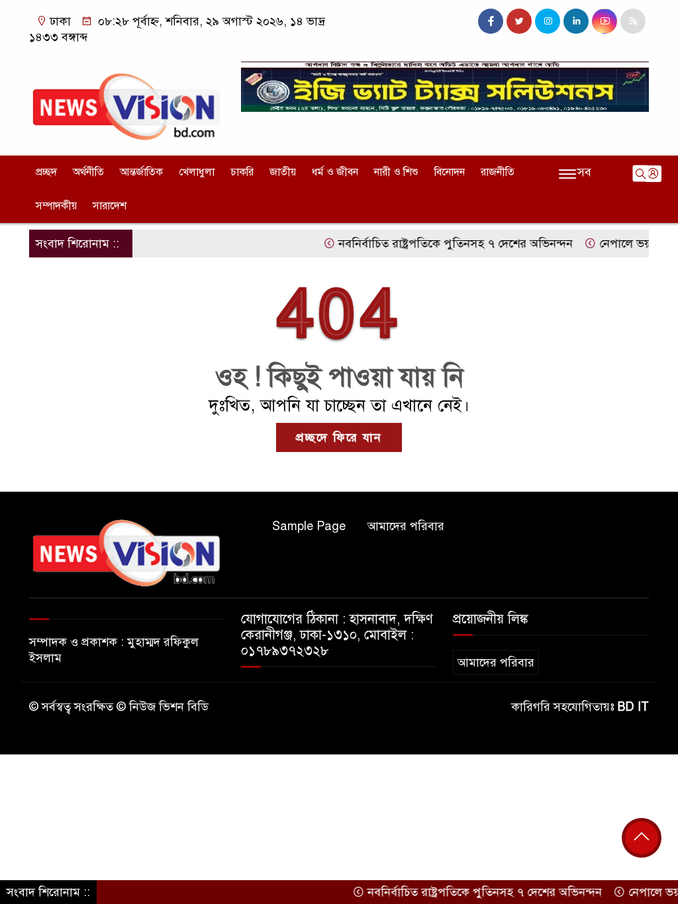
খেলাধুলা (197, 172)
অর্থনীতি (88, 172)
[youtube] (604, 21)
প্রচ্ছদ (46, 172)
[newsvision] (127, 101)
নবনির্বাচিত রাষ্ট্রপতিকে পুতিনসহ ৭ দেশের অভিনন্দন (439, 243)
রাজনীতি (497, 172)
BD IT (633, 707)
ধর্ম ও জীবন (335, 172)
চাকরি (242, 172)
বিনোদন (449, 172)
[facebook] (490, 21)
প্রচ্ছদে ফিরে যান (339, 437)
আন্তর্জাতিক (141, 172)
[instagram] (547, 21)
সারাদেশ (109, 205)
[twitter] (519, 21)
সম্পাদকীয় (56, 205)
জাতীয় (282, 172)
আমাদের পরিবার (405, 526)
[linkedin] (576, 21)
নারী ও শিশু (396, 172)
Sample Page (309, 526)
